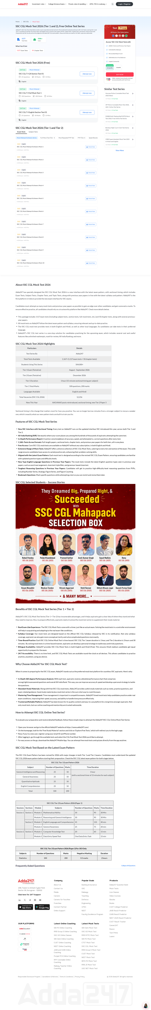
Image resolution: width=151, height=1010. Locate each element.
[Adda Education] (24, 929)
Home (18, 21)
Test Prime (113, 933)
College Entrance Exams (56, 4)
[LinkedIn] (19, 900)
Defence (85, 900)
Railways (85, 892)
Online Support (59, 911)
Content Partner (60, 907)
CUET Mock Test (88, 954)
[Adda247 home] (23, 4)
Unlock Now (91, 147)
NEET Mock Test (88, 957)
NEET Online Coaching (62, 946)
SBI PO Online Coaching (63, 928)
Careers (57, 896)
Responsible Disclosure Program (29, 977)
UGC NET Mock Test (90, 968)
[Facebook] (35, 900)
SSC (83, 888)
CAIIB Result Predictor (118, 914)
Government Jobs (38, 4)
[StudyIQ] (24, 939)
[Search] (112, 4)
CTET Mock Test (88, 943)
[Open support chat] (146, 1005)
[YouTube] (40, 900)
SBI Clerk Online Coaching (63, 939)
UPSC (84, 907)
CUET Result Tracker (117, 922)
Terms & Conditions (66, 977)
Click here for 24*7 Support (29, 895)
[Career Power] (24, 934)
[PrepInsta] (24, 944)
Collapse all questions (128, 865)
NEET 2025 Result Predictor (120, 918)
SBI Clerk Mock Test (89, 928)
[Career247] (24, 950)
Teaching (85, 896)
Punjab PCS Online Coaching (65, 956)
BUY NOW (119, 74)
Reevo (112, 929)
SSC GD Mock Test (89, 931)
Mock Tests (113, 888)
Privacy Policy (80, 977)
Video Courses (115, 896)
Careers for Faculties (62, 900)
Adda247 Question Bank (118, 885)
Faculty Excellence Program (92, 914)
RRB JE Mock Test (89, 965)
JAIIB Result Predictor (117, 911)
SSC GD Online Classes (62, 935)
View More (120, 150)
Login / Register (124, 4)
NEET (84, 911)
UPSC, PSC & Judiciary (97, 4)
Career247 (113, 925)
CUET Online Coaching (62, 943)
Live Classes (114, 892)
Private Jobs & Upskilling (77, 4)
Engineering (86, 903)
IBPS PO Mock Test (89, 961)
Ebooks (112, 900)
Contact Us (58, 888)
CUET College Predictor (118, 907)
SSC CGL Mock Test (89, 946)
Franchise (57, 903)
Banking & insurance (89, 885)
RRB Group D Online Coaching (65, 931)
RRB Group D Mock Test (91, 950)
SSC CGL (26, 21)
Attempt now (87, 74)
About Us (57, 885)
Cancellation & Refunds (50, 977)
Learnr (112, 936)
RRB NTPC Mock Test (90, 935)
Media (56, 892)
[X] (24, 900)
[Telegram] (30, 900)
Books (111, 903)
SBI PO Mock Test (89, 939)
